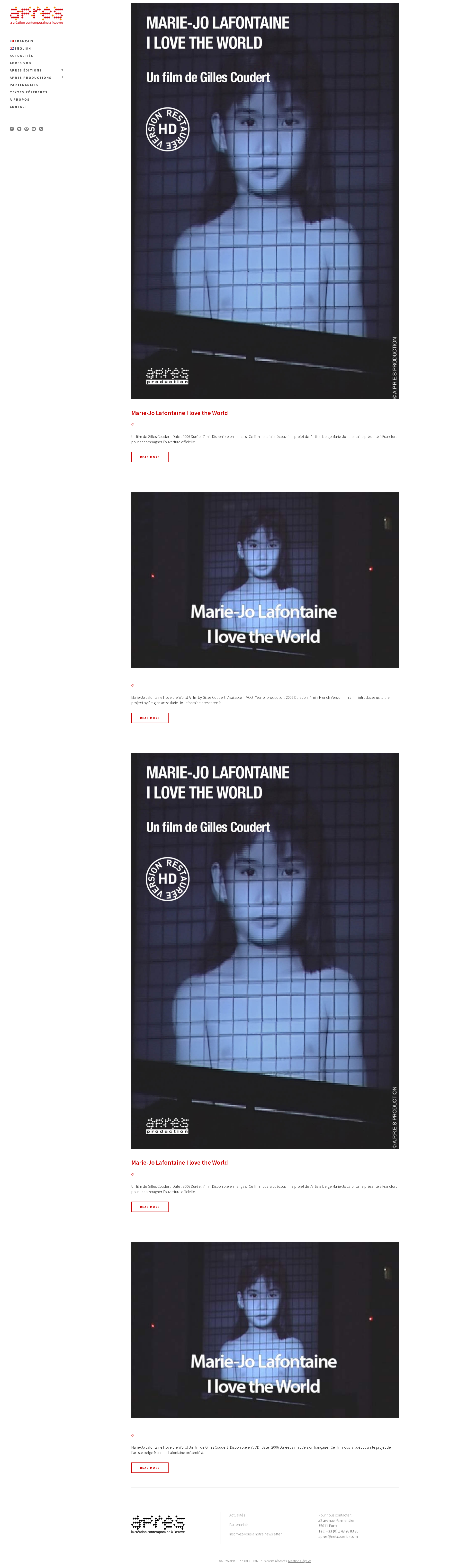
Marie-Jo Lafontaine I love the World (179, 413)
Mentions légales (299, 1561)
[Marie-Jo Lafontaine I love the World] (265, 201)
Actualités (237, 1515)
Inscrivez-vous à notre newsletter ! (256, 1534)
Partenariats (238, 1524)
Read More (150, 457)
